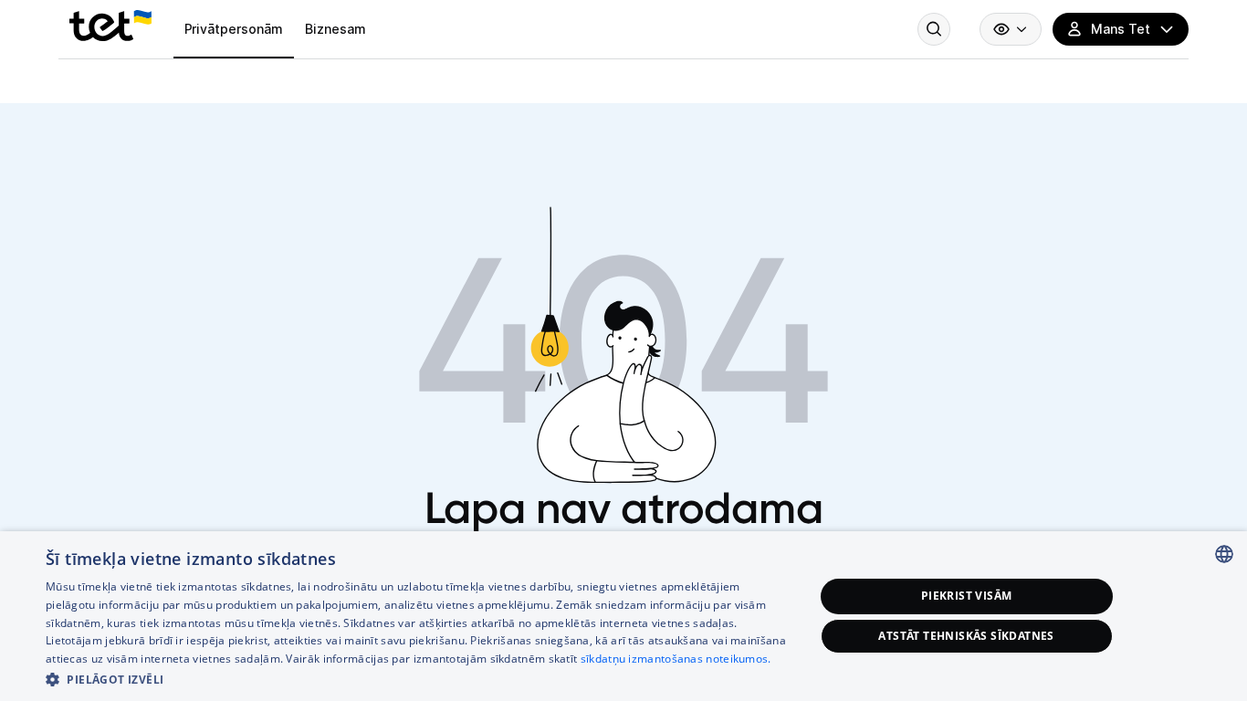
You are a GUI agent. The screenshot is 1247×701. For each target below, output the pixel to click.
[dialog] (623, 616)
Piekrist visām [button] (966, 595)
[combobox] (1224, 554)
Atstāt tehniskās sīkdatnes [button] (965, 635)
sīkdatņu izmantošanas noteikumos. (676, 658)
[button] (418, 677)
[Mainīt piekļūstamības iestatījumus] (1011, 29)
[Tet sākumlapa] (110, 25)
